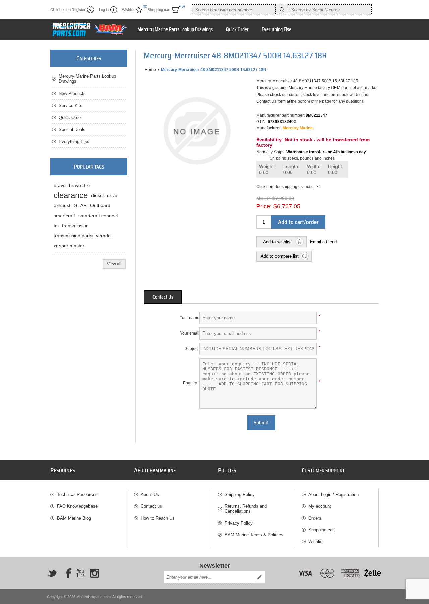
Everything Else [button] (276, 29)
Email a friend (323, 241)
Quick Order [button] (237, 29)
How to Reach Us (158, 518)
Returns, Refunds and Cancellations (246, 509)
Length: (291, 169)
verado (103, 235)
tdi (56, 225)
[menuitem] (88, 494)
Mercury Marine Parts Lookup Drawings (87, 79)
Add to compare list (280, 256)
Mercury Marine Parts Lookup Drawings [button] (175, 29)
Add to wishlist (277, 241)
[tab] (163, 297)
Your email (189, 333)
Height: (335, 169)
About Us (150, 494)
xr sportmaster (69, 245)
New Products (72, 93)
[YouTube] (80, 573)
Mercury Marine (298, 128)
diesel (97, 195)
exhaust (62, 205)
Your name (189, 317)
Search (282, 9)
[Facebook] (66, 573)
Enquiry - (191, 383)
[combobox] (234, 9)
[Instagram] (94, 573)
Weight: (267, 169)
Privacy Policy (239, 523)
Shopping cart (321, 529)
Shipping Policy (240, 494)
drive (112, 195)
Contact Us (162, 297)
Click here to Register (67, 10)
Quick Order (70, 117)
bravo (60, 185)
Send (259, 577)
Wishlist (316, 541)
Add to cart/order (298, 222)
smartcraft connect (98, 215)
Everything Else (74, 141)
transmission (75, 225)
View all (114, 264)
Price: (264, 206)
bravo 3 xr (79, 185)
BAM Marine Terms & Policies (254, 534)
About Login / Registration (333, 494)
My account (319, 506)
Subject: (192, 348)
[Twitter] (52, 573)
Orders (314, 518)
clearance (71, 195)
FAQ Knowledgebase (77, 506)
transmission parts (73, 235)
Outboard (100, 205)
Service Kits (70, 105)
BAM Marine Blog (74, 518)
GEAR (80, 205)
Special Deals (72, 129)
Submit (261, 423)
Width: (313, 169)
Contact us (151, 506)
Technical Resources (77, 494)
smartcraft (64, 215)
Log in (104, 10)
